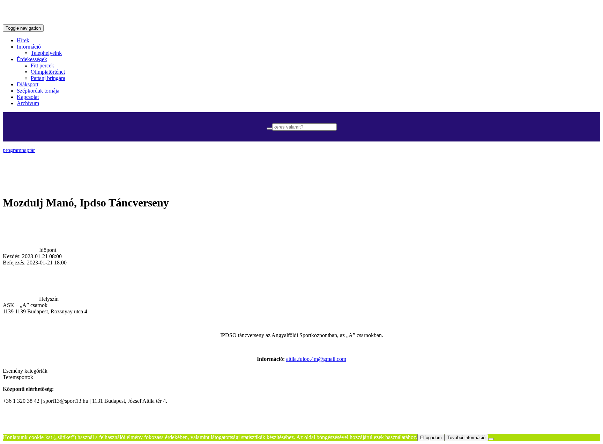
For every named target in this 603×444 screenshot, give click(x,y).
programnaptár (19, 150)
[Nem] (491, 439)
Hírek (23, 40)
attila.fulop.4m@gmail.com (316, 359)
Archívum (28, 103)
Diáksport (27, 84)
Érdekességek (32, 59)
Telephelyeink (46, 53)
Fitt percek (42, 65)
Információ (29, 47)
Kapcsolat (28, 97)
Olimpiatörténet (48, 72)
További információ (466, 437)
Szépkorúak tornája (38, 91)
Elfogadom (431, 437)
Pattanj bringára (48, 78)
